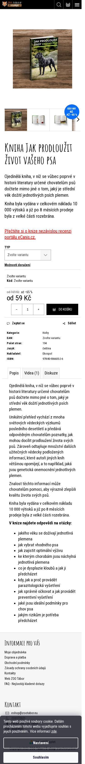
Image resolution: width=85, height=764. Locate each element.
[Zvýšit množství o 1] (38, 309)
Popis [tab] (14, 373)
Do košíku (65, 309)
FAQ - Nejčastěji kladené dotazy (24, 684)
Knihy (46, 332)
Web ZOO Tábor (14, 678)
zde (54, 731)
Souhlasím (41, 757)
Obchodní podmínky (17, 663)
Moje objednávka (15, 652)
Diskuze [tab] (51, 373)
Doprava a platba (15, 657)
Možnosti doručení (17, 265)
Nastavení (41, 743)
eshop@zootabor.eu (24, 713)
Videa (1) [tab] (31, 373)
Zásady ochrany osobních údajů (25, 668)
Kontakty (10, 673)
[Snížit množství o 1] (16, 309)
